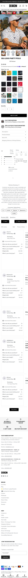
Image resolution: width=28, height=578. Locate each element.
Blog (2, 486)
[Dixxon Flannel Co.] (13, 6)
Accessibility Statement (6, 535)
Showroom (3, 502)
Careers (3, 493)
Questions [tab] (12, 218)
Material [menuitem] (15, 210)
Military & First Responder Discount (9, 533)
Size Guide (3, 519)
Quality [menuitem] (14, 213)
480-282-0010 (8, 456)
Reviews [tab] (4, 218)
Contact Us (3, 513)
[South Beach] (3, 95)
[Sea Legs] (20, 89)
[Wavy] (20, 101)
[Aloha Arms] (3, 73)
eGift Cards (4, 528)
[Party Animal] (14, 84)
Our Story (3, 484)
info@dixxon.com (10, 446)
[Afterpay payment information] (24, 67)
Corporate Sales (5, 497)
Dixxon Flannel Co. (9, 571)
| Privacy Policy (18, 571)
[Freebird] (14, 78)
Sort (14, 227)
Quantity (3, 106)
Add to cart (14, 115)
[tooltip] (18, 185)
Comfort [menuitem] (8, 210)
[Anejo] (9, 73)
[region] (14, 177)
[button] (5, 5)
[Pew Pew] (3, 89)
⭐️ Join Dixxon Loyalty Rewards (8, 489)
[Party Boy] (20, 84)
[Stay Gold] (9, 95)
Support (17, 576)
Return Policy (4, 500)
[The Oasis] (20, 95)
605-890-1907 (8, 468)
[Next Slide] (18, 177)
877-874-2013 (8, 444)
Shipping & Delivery (5, 524)
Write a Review (22, 222)
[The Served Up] (3, 101)
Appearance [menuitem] (23, 210)
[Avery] (14, 73)
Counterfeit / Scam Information (8, 526)
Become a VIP (3, 576)
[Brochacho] (3, 78)
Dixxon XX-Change (5, 530)
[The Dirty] (14, 95)
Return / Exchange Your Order (8, 522)
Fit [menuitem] (3, 210)
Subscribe (5, 557)
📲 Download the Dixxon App (8, 491)
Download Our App (10, 576)
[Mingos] (9, 84)
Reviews (3, 504)
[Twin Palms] (14, 101)
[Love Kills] (3, 84)
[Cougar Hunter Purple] (9, 78)
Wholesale (3, 495)
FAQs (4, 439)
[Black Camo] (20, 73)
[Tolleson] (9, 101)
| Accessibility (8, 573)
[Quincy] (9, 89)
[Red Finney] (14, 89)
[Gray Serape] (20, 78)
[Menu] (1, 5)
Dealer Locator (4, 517)
